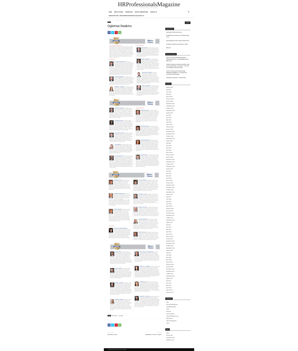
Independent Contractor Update (153, 334)
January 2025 (169, 129)
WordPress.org (170, 340)
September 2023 (170, 166)
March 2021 (169, 234)
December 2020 (170, 241)
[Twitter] (112, 32)
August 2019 (169, 278)
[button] (188, 12)
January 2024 (169, 157)
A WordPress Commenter (172, 77)
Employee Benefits (171, 306)
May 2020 (168, 257)
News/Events (169, 318)
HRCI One (168, 47)
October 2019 (169, 273)
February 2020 (170, 264)
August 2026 (169, 87)
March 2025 (169, 124)
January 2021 (169, 238)
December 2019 (170, 269)
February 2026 (170, 99)
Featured (168, 311)
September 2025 (170, 110)
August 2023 (169, 169)
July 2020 (168, 252)
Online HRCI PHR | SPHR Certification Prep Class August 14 (126, 15)
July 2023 (168, 171)
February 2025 (170, 127)
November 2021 (170, 215)
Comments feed (170, 337)
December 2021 (170, 213)
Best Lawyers (114, 315)
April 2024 (169, 150)
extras (167, 309)
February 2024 (170, 155)
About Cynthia (118, 12)
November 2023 (170, 162)
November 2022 (170, 187)
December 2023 (170, 159)
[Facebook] (109, 32)
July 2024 (168, 143)
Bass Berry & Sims (112, 334)
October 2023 (169, 164)
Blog (167, 302)
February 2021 (170, 236)
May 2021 (168, 229)
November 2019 (170, 271)
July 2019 (168, 280)
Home (109, 20)
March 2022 (169, 206)
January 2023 (169, 183)
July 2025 (168, 115)
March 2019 (169, 290)
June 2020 (168, 255)
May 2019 (168, 285)
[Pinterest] (116, 32)
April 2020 (169, 259)
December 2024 (170, 131)
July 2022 (168, 196)
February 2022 (170, 208)
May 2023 (168, 176)
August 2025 (169, 113)
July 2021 (168, 224)
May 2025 (168, 120)
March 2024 (169, 152)
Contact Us (153, 12)
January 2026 (169, 101)
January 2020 (169, 266)
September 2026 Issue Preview (174, 32)
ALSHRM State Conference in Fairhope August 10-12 (177, 36)
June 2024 (168, 145)
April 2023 (169, 178)
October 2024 (169, 136)
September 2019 (170, 276)
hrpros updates (170, 313)
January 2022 (169, 210)
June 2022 (168, 199)
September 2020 (170, 248)
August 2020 (169, 250)
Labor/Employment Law (172, 316)
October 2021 (169, 217)
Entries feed (169, 335)
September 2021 (170, 220)
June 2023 (168, 173)
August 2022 (169, 194)
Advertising (129, 12)
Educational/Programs (172, 304)
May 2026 (168, 94)
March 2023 (169, 180)
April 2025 (169, 122)
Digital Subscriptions (141, 12)
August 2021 (169, 222)
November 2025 (170, 106)
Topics (113, 20)
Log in (167, 333)
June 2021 (121, 315)
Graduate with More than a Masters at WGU (177, 44)
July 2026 (168, 89)
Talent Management (171, 320)
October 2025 (169, 108)
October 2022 (169, 189)
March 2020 (169, 262)
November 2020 (170, 243)
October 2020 (169, 245)
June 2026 (168, 92)
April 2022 (169, 203)
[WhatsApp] (119, 32)
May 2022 (168, 201)
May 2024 (168, 148)
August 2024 (169, 141)
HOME (110, 12)
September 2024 (170, 138)
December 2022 (170, 185)
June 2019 (168, 283)
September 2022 (170, 192)
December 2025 (170, 103)
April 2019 (169, 287)
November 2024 (170, 134)
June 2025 (168, 117)
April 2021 (169, 231)
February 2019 (182, 77)
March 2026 (169, 96)
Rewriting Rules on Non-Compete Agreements (177, 40)
